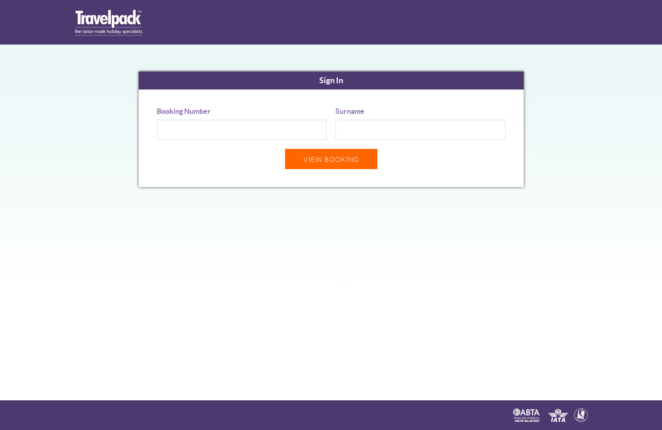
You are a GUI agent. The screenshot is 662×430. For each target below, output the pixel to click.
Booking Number (184, 111)
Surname (350, 111)
